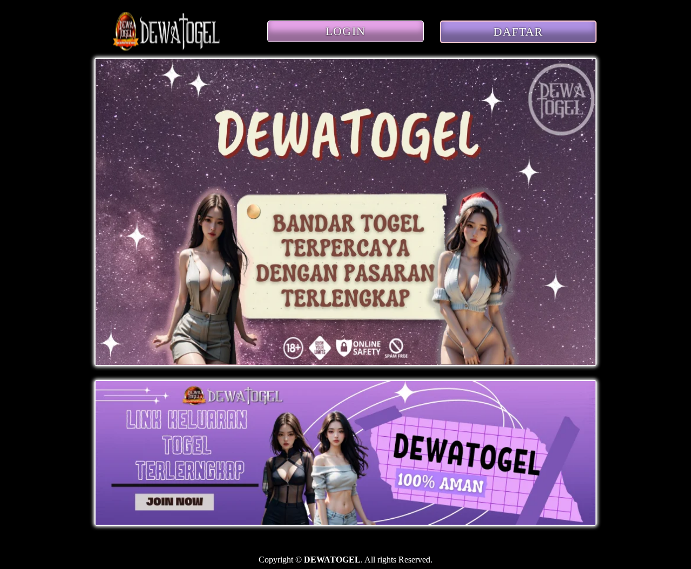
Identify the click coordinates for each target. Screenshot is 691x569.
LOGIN (345, 31)
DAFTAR (518, 31)
